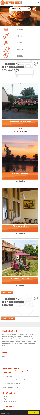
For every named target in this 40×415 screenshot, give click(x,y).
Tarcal (4, 337)
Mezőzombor (30, 339)
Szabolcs (5, 341)
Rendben (34, 412)
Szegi (12, 341)
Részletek (8, 413)
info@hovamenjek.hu (13, 383)
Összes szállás (7, 292)
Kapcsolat (6, 396)
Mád (25, 343)
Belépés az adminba (9, 399)
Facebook (10, 410)
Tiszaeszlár (6, 334)
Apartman (6, 356)
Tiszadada (6, 339)
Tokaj (14, 334)
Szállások (20, 30)
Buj (35, 341)
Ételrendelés (20, 36)
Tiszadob (5, 345)
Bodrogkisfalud (17, 339)
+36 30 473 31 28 (13, 387)
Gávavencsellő (7, 343)
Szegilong (18, 343)
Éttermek (20, 43)
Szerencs (31, 343)
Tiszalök (21, 334)
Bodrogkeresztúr (14, 337)
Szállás (5, 353)
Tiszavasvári (27, 337)
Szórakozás (20, 56)
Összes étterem (8, 318)
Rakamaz (29, 334)
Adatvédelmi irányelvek (10, 401)
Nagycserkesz (26, 341)
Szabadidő (20, 49)
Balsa (18, 341)
